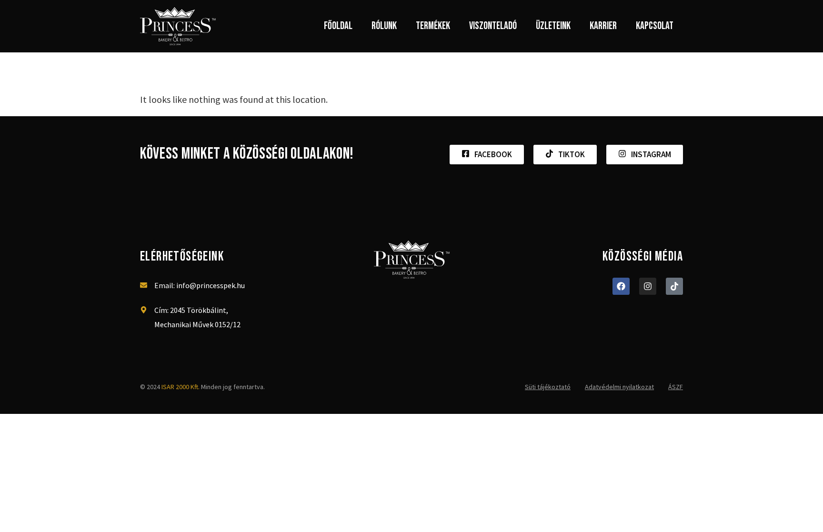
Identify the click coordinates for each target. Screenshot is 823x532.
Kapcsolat (654, 26)
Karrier (603, 26)
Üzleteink (553, 26)
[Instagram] (647, 286)
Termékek (433, 26)
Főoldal (338, 26)
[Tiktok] (674, 286)
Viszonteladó (493, 26)
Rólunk (384, 26)
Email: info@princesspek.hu (199, 285)
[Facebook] (621, 286)
